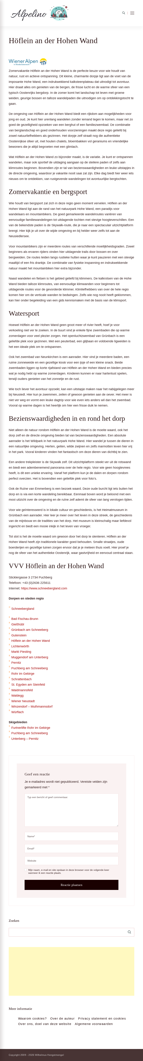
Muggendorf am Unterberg (29, 657)
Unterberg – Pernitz (25, 738)
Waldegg (17, 695)
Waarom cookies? (32, 1018)
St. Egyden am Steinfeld (28, 684)
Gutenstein (19, 635)
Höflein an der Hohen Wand (30, 640)
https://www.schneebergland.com (44, 588)
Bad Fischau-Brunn (24, 619)
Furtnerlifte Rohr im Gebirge (30, 727)
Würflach (17, 712)
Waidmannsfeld (22, 690)
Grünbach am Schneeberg (29, 630)
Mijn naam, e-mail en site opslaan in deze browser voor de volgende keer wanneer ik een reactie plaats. (68, 871)
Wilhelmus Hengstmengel (49, 1055)
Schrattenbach (21, 679)
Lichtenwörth (20, 646)
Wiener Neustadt (23, 701)
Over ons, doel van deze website (44, 1024)
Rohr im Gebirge (22, 673)
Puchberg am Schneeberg (29, 668)
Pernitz (16, 662)
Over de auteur (62, 1018)
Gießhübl (17, 624)
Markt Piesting (21, 651)
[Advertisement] (71, 971)
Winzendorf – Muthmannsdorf (31, 706)
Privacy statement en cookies (102, 1018)
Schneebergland (22, 608)
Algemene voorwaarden (94, 1024)
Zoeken (14, 920)
